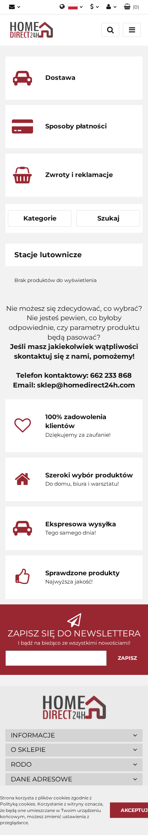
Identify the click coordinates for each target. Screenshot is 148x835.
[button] (131, 7)
